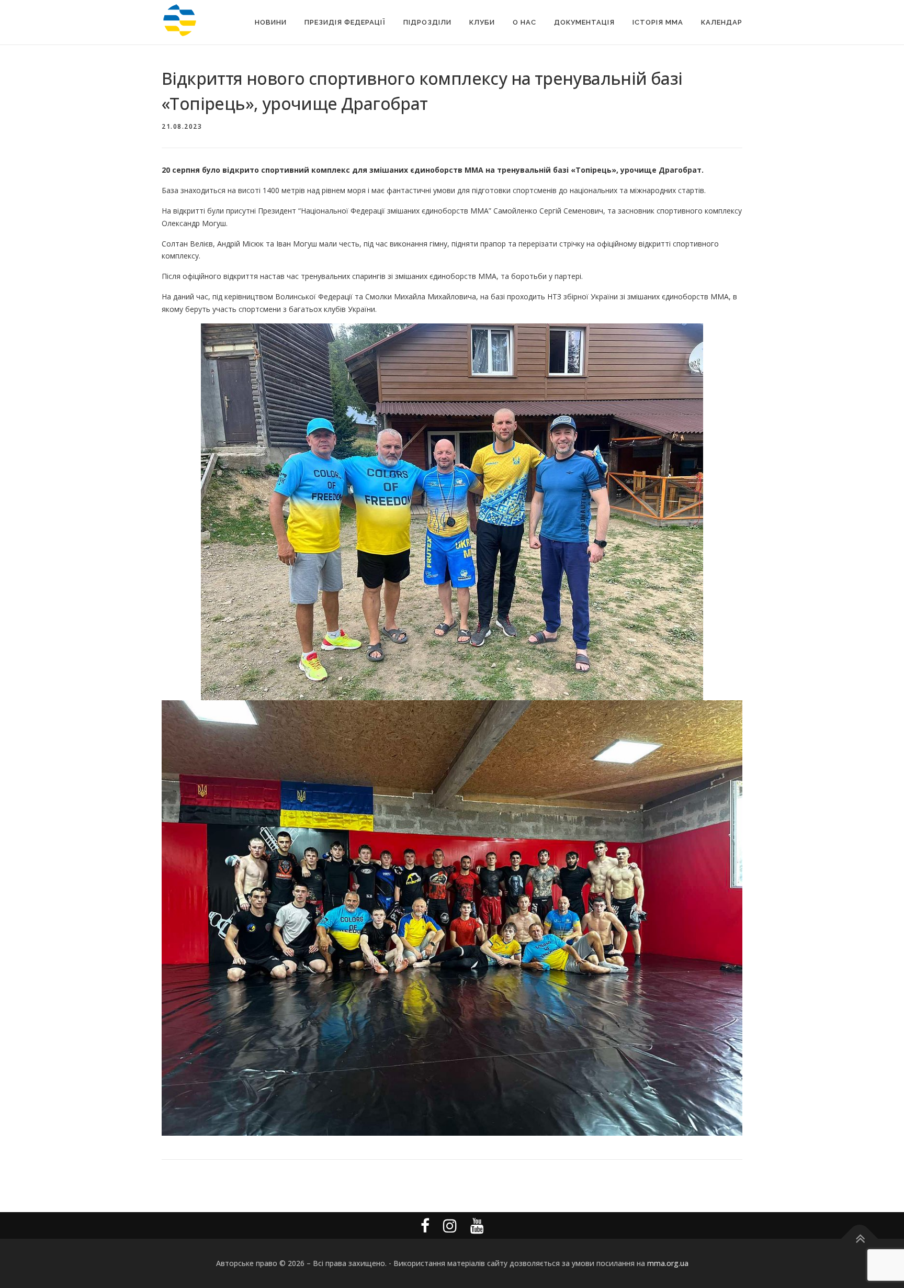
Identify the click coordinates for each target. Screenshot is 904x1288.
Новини (271, 22)
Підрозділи (427, 22)
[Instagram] (450, 1225)
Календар (721, 22)
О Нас (524, 22)
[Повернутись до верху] (859, 1239)
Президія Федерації (345, 22)
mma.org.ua (667, 1263)
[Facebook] (425, 1225)
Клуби (482, 22)
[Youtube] (477, 1225)
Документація (584, 22)
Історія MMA (657, 22)
